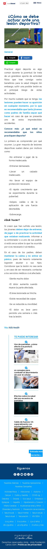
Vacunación (23, 516)
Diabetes (5, 499)
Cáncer (8, 495)
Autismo (37, 492)
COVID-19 (36, 495)
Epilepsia (5, 502)
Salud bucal (9, 513)
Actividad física (11, 492)
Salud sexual (37, 513)
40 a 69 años (22, 525)
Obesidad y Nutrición (11, 509)
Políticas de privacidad (30, 544)
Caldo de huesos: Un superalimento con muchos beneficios (23, 424)
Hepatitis (16, 502)
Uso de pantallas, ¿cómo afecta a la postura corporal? (25, 346)
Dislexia (16, 499)
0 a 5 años (9, 521)
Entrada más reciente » (36, 453)
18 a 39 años (8, 525)
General (8, 52)
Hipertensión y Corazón (33, 502)
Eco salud (27, 499)
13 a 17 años (35, 521)
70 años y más (38, 525)
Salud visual (10, 516)
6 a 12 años (21, 521)
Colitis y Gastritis (21, 495)
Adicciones (25, 492)
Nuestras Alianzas (11, 483)
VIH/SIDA (36, 516)
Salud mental (23, 513)
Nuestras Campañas (23, 486)
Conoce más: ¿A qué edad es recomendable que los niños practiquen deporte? (23, 132)
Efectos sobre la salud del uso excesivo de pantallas (24, 398)
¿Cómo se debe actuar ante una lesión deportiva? (23, 20)
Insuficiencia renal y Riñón (30, 506)
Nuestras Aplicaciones (31, 483)
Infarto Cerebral (10, 506)
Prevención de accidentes (34, 509)
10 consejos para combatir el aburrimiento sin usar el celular (26, 372)
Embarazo (39, 499)
